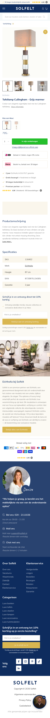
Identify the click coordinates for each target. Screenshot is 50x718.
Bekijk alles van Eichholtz (17, 429)
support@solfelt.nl (19, 533)
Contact (5, 584)
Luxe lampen (8, 614)
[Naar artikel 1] (7, 86)
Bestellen (30, 577)
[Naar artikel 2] (19, 86)
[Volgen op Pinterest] (32, 661)
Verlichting (7, 24)
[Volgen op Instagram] (25, 661)
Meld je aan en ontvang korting (25, 321)
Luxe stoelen (8, 611)
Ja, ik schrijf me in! (21, 645)
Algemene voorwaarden (25, 694)
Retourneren (31, 588)
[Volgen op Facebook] (18, 661)
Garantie (30, 591)
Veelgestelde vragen (32, 571)
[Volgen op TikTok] (39, 661)
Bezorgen (30, 580)
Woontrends (8, 577)
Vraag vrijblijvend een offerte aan (25, 147)
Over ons (6, 569)
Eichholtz (5, 95)
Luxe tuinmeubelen (11, 622)
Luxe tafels (7, 607)
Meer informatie (17, 107)
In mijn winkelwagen (30, 141)
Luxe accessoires (10, 618)
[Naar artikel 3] (31, 86)
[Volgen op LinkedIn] (18, 668)
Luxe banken (8, 603)
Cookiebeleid (25, 705)
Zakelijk (5, 580)
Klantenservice (9, 588)
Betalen (29, 584)
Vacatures (7, 573)
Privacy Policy (25, 700)
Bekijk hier (29, 327)
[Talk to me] (39, 702)
